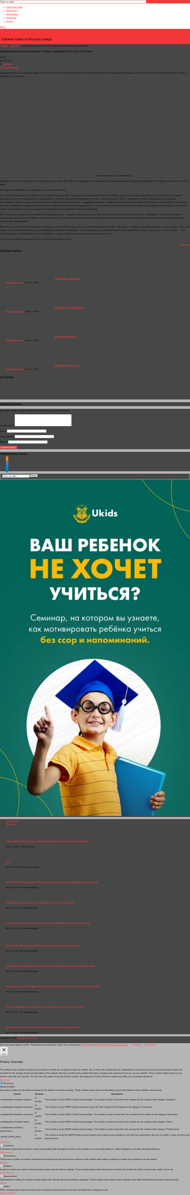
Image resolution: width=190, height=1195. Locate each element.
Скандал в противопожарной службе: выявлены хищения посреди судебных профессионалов (52, 882)
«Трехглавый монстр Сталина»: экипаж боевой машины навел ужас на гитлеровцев (47, 841)
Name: (3, 431)
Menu (3, 27)
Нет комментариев (9, 67)
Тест (8, 861)
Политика (11, 18)
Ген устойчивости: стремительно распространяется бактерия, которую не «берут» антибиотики (52, 986)
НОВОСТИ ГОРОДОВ (26, 34)
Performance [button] (6, 1152)
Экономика (12, 14)
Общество (11, 10)
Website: (4, 442)
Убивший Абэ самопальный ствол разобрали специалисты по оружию (40, 902)
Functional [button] (5, 1142)
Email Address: (7, 436)
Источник (185, 244)
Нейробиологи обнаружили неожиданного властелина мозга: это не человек (43, 1027)
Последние (11, 824)
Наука (9, 21)
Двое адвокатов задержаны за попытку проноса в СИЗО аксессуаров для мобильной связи (50, 966)
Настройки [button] (137, 1045)
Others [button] (3, 1183)
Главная (4, 46)
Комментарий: (7, 425)
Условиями (88, 1045)
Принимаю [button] (150, 1045)
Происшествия (14, 7)
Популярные (12, 821)
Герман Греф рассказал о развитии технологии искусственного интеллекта (42, 945)
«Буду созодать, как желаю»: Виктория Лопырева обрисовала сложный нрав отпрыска (48, 923)
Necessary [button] (5, 1080)
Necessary (9, 1083)
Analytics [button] (4, 1162)
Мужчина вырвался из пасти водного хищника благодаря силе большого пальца (45, 1006)
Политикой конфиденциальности (112, 1045)
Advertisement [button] (7, 1173)
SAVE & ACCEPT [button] (8, 1193)
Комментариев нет (15, 282)
